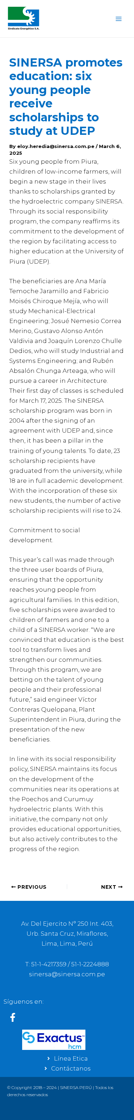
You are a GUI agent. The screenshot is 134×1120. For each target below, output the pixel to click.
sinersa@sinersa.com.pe (67, 974)
